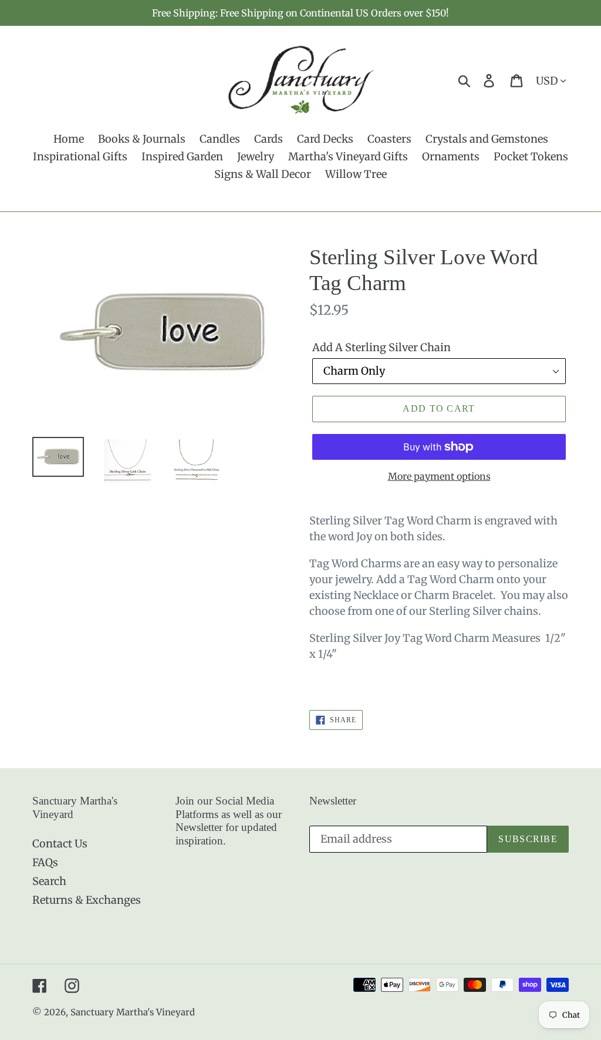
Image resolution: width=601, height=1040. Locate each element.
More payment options (439, 476)
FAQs (45, 862)
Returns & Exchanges (86, 900)
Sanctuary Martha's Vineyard (132, 1012)
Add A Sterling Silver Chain (381, 347)
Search (49, 881)
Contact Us (59, 843)
